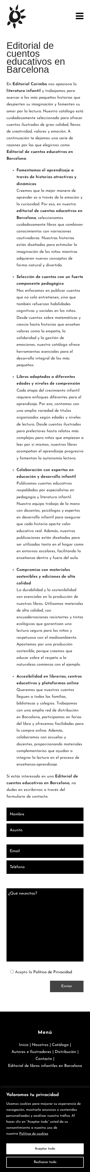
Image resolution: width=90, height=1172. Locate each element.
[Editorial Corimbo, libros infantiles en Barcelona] (16, 16)
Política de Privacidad (52, 972)
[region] (45, 1130)
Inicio (23, 1045)
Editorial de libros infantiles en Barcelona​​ (45, 1066)
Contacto (44, 1059)
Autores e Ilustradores (31, 1052)
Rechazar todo (45, 1162)
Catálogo (60, 1045)
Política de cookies (33, 1134)
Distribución (65, 1052)
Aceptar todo (45, 1149)
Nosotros (40, 1045)
